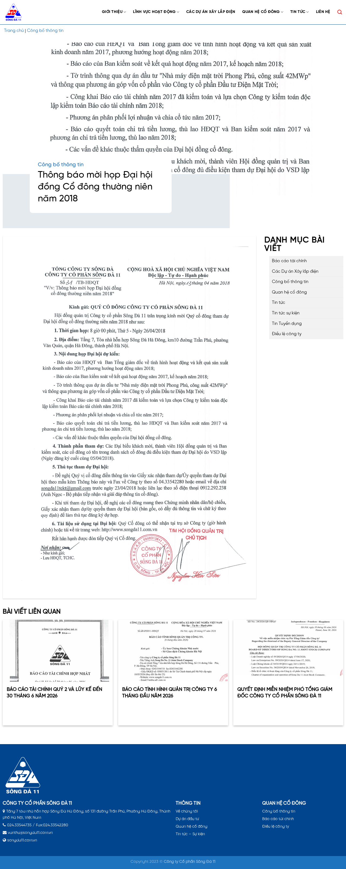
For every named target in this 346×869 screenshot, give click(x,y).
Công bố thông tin (45, 30)
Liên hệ (323, 12)
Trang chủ (14, 30)
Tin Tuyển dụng (287, 323)
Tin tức (297, 12)
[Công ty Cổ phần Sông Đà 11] (16, 12)
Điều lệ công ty (286, 334)
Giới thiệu (112, 12)
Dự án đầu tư (187, 819)
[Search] (339, 12)
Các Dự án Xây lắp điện (210, 12)
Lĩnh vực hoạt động (154, 12)
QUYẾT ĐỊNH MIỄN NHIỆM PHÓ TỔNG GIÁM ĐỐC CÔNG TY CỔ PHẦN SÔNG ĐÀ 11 (284, 692)
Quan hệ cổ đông (261, 12)
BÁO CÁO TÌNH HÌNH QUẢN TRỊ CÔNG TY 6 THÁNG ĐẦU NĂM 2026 (169, 692)
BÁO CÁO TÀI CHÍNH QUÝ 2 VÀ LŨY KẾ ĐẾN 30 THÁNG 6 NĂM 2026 (54, 692)
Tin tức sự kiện (286, 313)
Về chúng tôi (187, 811)
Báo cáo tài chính (289, 261)
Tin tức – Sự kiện (190, 834)
